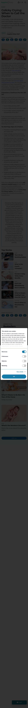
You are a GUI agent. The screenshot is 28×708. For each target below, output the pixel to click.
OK (14, 376)
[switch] (24, 356)
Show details (20, 371)
